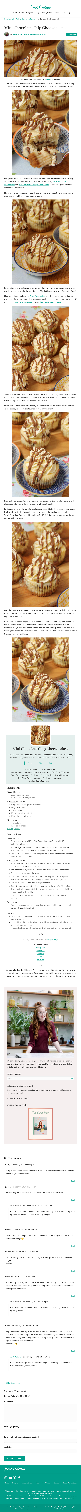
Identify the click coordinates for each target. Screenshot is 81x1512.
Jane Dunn (17, 34)
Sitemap (17, 1509)
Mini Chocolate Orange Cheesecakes (34, 184)
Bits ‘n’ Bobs (58, 13)
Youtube (40, 959)
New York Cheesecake (23, 302)
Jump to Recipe (71, 34)
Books (21, 13)
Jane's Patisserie (9, 19)
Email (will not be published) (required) (21, 1437)
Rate (51, 763)
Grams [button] (10, 828)
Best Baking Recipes (28, 19)
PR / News (46, 1483)
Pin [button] (40, 763)
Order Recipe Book (70, 1483)
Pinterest (40, 953)
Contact (56, 1483)
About (14, 13)
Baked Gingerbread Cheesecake (51, 302)
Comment (8, 1401)
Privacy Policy (47, 13)
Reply (73, 1181)
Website (7, 1447)
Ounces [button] (17, 828)
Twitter (40, 956)
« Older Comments (12, 1383)
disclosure (49, 79)
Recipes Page (52, 939)
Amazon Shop (27, 1483)
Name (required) (11, 1426)
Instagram (40, 947)
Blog (37, 13)
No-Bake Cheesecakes (36, 296)
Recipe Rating (10, 1395)
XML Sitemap (24, 1509)
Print (30, 763)
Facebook (40, 950)
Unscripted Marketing (57, 1507)
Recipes (29, 13)
